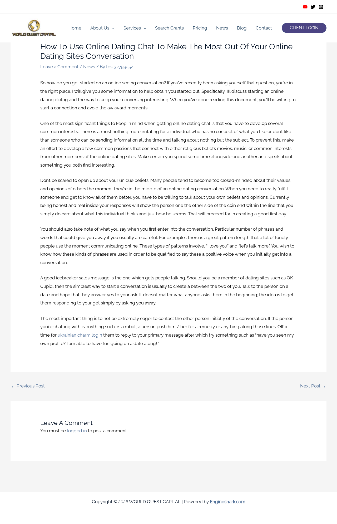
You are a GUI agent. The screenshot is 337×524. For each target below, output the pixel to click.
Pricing (200, 28)
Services (132, 28)
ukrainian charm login (80, 335)
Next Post (313, 386)
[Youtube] (305, 6)
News (222, 28)
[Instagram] (321, 6)
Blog (242, 28)
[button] (304, 28)
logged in (77, 430)
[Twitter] (313, 6)
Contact (264, 28)
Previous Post (28, 386)
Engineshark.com (227, 501)
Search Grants (169, 28)
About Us (99, 28)
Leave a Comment (59, 66)
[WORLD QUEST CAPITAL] (34, 27)
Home (74, 28)
